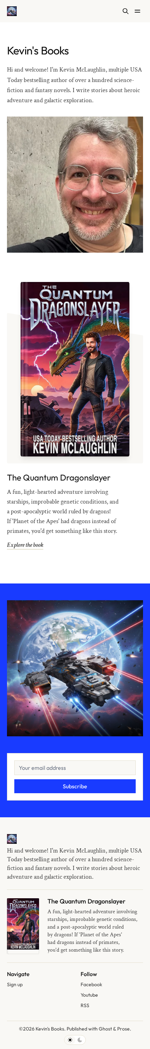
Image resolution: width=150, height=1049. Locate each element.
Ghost (105, 1029)
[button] (15, 984)
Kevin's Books (50, 1029)
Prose (123, 1029)
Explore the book (25, 545)
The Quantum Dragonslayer (59, 477)
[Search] (125, 11)
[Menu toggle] (137, 11)
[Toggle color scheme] (75, 1040)
